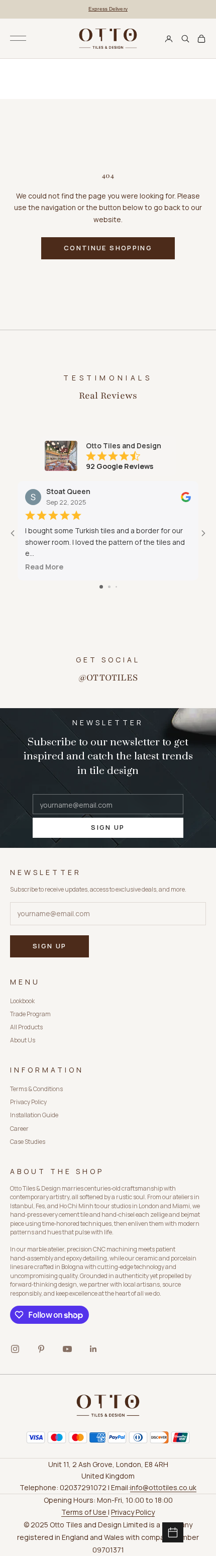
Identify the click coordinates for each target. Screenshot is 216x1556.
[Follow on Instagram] (15, 1349)
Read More (44, 567)
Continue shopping (108, 247)
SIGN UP (108, 827)
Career (19, 1128)
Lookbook (22, 1001)
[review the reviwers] (186, 497)
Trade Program (30, 1014)
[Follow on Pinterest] (41, 1349)
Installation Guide (34, 1115)
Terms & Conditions (36, 1089)
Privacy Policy (28, 1102)
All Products (26, 1027)
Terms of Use (84, 1512)
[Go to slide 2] (109, 587)
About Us (22, 1040)
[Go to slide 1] (101, 587)
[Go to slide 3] (116, 587)
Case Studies (27, 1141)
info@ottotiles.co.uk (163, 1487)
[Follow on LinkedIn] (93, 1349)
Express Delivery (108, 9)
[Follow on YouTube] (67, 1349)
